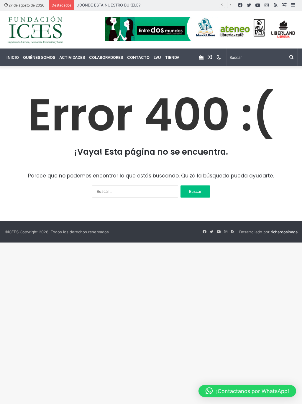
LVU (157, 57)
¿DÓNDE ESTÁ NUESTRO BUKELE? (109, 5)
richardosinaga (284, 232)
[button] (247, 391)
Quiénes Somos (39, 57)
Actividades (72, 57)
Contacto (138, 57)
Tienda (172, 57)
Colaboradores (106, 57)
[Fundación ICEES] (50, 30)
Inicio (12, 57)
